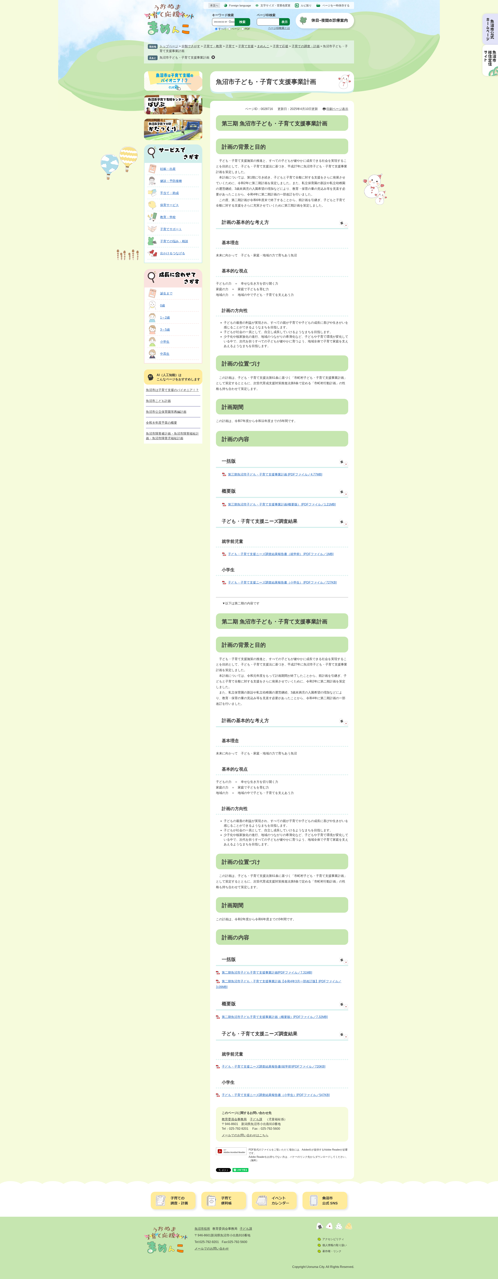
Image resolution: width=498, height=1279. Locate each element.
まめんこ (263, 46)
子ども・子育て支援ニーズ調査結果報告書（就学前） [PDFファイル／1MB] (280, 554)
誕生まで (166, 293)
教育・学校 (168, 217)
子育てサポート (171, 229)
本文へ (214, 5)
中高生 (164, 353)
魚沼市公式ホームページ (490, 29)
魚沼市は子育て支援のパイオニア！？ (172, 390)
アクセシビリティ (333, 1239)
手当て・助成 (169, 193)
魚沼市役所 (202, 1228)
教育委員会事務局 (234, 1119)
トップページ (169, 46)
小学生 (164, 341)
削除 (213, 57)
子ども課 (256, 1119)
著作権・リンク (331, 1251)
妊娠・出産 (168, 169)
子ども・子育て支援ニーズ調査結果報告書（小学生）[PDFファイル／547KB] (276, 1095)
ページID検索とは (279, 28)
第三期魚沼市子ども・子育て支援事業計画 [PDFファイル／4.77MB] (275, 474)
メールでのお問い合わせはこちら (245, 1135)
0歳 (162, 305)
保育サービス (169, 205)
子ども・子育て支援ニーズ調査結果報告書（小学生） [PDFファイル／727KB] (282, 582)
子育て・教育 (212, 46)
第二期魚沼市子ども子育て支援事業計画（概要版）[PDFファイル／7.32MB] (275, 1017)
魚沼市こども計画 (158, 401)
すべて (222, 28)
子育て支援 (246, 46)
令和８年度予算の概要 (161, 422)
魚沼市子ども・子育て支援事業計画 (184, 57)
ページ (235, 28)
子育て (230, 46)
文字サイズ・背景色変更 (275, 5)
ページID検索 (266, 15)
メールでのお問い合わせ (212, 1248)
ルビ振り (306, 5)
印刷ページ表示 (337, 109)
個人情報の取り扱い (334, 1245)
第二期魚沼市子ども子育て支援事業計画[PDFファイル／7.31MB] (267, 972)
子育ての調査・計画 (306, 46)
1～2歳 (165, 317)
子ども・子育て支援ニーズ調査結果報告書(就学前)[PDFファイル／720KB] (273, 1066)
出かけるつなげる (172, 253)
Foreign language (240, 5)
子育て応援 (280, 46)
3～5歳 (165, 329)
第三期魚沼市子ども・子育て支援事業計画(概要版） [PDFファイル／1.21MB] (282, 504)
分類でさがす (190, 46)
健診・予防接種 (171, 181)
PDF (247, 28)
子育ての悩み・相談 (174, 241)
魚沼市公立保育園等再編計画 (166, 411)
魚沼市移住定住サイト (490, 60)
